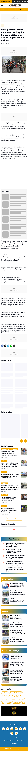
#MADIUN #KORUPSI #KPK (9, 449)
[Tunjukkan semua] (25, 579)
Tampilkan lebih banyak (14, 519)
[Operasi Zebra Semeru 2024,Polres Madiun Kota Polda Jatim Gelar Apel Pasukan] (5, 593)
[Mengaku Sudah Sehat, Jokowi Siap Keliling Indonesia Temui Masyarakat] (24, 497)
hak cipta (11, 749)
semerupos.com (18, 749)
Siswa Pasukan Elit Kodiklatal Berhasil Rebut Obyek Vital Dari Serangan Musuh (17, 679)
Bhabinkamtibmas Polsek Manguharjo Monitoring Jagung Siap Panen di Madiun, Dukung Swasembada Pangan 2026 (17, 639)
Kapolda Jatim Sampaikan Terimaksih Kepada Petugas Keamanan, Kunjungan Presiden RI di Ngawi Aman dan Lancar (15, 563)
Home (3, 10)
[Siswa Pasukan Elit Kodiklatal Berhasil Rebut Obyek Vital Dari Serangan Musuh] (5, 680)
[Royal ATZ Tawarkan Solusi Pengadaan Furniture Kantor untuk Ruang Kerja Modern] (24, 485)
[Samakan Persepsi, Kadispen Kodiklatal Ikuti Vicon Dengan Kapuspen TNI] (5, 672)
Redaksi (10, 738)
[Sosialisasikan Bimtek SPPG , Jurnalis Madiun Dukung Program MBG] (5, 586)
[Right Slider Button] (26, 9)
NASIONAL (5, 495)
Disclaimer (14, 743)
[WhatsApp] (11, 346)
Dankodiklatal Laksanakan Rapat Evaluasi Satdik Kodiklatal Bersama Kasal (16, 656)
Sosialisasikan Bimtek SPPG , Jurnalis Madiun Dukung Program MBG (17, 585)
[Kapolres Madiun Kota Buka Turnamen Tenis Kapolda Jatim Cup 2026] (24, 474)
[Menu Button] (2, 5)
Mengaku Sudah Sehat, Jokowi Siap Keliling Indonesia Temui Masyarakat (8, 498)
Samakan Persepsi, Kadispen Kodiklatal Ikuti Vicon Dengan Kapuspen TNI (16, 671)
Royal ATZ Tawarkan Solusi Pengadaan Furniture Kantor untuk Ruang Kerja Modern (10, 487)
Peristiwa (9, 10)
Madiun (4, 461)
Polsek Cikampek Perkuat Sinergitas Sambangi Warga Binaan (14, 569)
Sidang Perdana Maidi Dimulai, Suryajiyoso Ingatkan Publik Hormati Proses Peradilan (8, 453)
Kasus (16, 10)
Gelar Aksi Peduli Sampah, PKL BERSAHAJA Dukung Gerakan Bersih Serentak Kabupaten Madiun (9, 464)
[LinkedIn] (11, 733)
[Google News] (20, 728)
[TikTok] (24, 728)
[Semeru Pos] (14, 5)
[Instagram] (11, 728)
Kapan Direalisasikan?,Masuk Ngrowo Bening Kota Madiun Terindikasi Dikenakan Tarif (17, 600)
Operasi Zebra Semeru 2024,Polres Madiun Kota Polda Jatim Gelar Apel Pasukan (17, 592)
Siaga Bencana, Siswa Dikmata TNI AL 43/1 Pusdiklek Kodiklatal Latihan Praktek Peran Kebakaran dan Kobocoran (17, 664)
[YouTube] (16, 728)
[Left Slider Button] (21, 441)
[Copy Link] (14, 346)
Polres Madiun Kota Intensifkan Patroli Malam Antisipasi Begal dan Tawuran (9, 510)
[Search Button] (25, 5)
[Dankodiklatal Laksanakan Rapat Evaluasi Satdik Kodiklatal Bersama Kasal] (5, 657)
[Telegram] (8, 346)
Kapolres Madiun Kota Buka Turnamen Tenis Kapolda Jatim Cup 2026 (10, 476)
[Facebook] (2, 346)
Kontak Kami (16, 738)
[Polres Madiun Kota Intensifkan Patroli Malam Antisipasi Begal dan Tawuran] (24, 508)
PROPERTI (4, 483)
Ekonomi (22, 10)
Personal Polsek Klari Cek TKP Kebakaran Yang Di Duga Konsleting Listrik (15, 551)
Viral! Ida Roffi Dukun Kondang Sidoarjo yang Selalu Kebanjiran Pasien (15, 545)
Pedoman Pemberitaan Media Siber (14, 741)
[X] (5, 346)
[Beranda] (2, 25)
